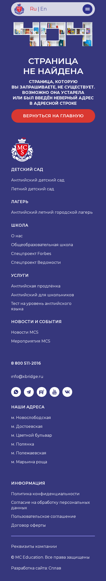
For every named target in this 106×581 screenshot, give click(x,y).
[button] (87, 9)
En (43, 9)
